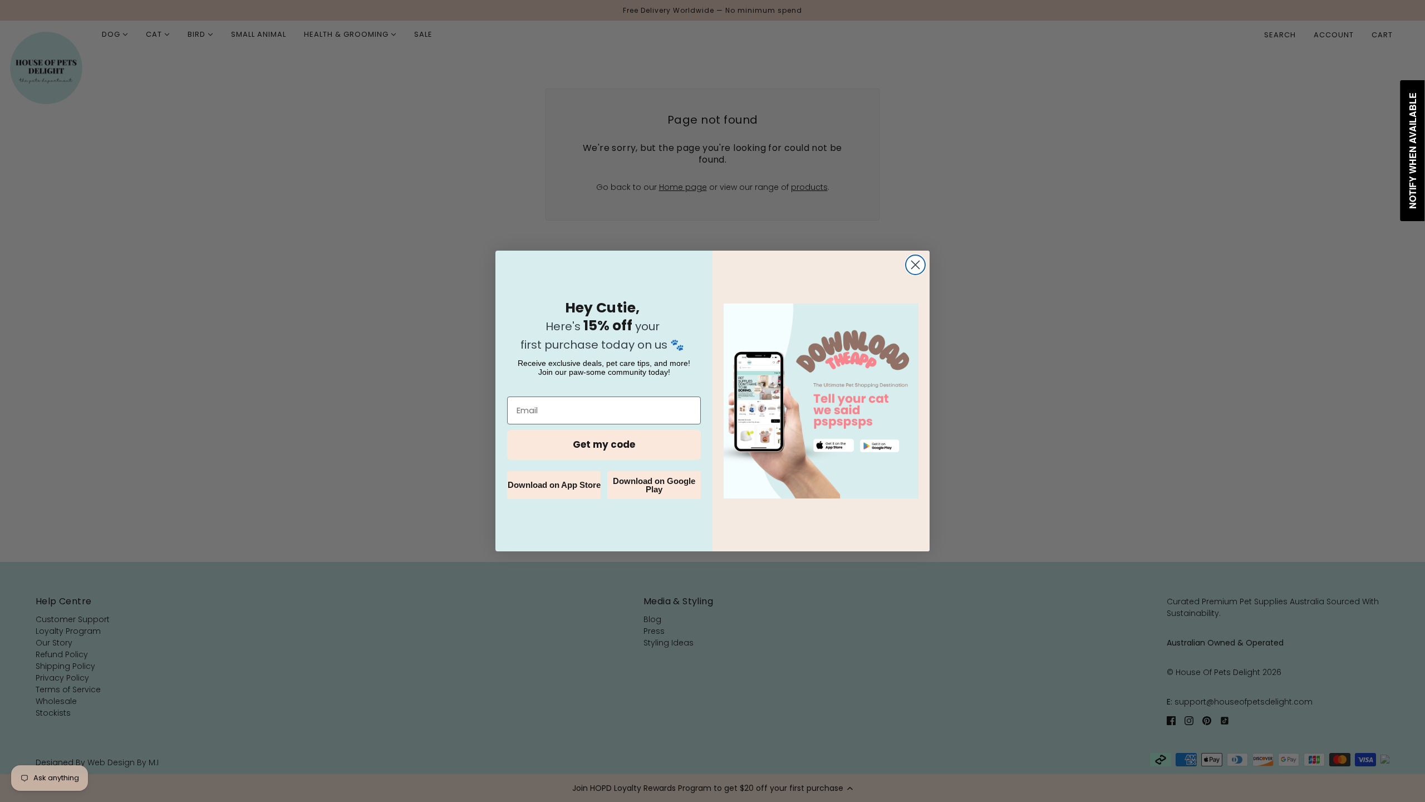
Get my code (604, 444)
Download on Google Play (654, 485)
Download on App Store (554, 485)
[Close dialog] (915, 265)
